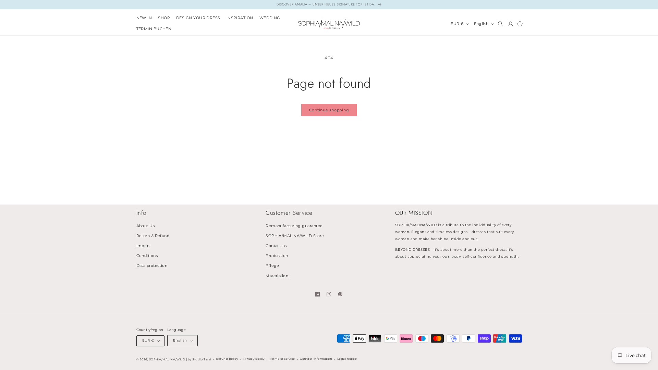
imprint (143, 246)
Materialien (277, 276)
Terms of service (282, 358)
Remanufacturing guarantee (294, 226)
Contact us (276, 246)
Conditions (147, 256)
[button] (164, 18)
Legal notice (347, 358)
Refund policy (227, 358)
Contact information (316, 358)
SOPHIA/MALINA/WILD (167, 359)
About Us (145, 226)
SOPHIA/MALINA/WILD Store (295, 236)
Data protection (152, 265)
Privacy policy (254, 358)
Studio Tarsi (201, 359)
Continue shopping (329, 110)
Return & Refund (153, 236)
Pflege (272, 265)
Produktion (277, 256)
